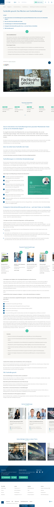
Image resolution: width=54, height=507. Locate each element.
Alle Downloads (16, 492)
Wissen (15, 2)
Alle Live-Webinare (17, 490)
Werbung (42, 490)
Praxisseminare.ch (30, 492)
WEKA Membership (31, 488)
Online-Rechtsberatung (44, 494)
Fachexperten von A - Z (18, 494)
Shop (19, 2)
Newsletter (3, 494)
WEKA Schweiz (3, 488)
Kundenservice (43, 492)
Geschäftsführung (25, 6)
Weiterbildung (24, 2)
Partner (2, 490)
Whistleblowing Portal (24, 501)
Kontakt (31, 501)
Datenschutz (17, 501)
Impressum (8, 501)
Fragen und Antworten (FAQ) (45, 488)
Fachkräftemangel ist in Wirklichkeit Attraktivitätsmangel (15, 23)
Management (9, 6)
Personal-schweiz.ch (31, 494)
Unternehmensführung (16, 6)
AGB (12, 501)
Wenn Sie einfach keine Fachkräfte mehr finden (13, 21)
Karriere (2, 492)
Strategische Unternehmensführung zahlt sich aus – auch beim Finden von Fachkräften (21, 26)
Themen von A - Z (17, 488)
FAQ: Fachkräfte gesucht (9, 28)
